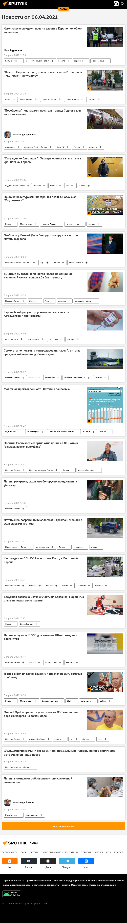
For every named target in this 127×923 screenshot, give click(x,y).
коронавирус (98, 61)
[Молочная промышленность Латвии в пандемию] (105, 405)
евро (100, 739)
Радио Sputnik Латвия (15, 185)
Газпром (81, 185)
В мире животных (50, 701)
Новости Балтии (49, 99)
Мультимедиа (26, 99)
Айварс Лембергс (37, 739)
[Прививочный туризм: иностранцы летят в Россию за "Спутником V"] (105, 205)
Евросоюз (53, 339)
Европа (61, 61)
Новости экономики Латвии (18, 262)
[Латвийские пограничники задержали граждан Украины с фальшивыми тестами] (105, 528)
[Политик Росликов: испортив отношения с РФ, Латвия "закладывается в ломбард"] (105, 451)
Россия (77, 147)
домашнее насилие (83, 301)
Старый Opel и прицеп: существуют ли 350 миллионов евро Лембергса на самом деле (41, 714)
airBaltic (98, 377)
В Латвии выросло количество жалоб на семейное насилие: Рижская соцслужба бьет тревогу (38, 275)
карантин (78, 61)
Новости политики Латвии (41, 470)
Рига (47, 301)
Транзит (86, 852)
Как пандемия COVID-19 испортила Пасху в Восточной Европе (41, 560)
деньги (57, 739)
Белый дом (86, 701)
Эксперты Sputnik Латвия (37, 61)
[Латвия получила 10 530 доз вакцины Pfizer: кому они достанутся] (105, 643)
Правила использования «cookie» (106, 880)
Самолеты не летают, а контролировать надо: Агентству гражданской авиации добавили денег (42, 352)
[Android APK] (11, 894)
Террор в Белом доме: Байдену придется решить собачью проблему (43, 675)
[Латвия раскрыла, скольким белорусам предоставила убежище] (105, 490)
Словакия (81, 585)
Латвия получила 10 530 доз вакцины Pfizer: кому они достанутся (40, 637)
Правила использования (38, 880)
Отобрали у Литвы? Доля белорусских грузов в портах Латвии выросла (41, 237)
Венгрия (49, 585)
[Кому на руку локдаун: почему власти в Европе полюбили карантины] (105, 37)
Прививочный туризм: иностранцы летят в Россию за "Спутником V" (40, 198)
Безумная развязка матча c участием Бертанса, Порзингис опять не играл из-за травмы (44, 598)
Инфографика (33, 431)
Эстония (91, 99)
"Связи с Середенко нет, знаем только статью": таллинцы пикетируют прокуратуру (43, 74)
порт (42, 262)
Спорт (8, 624)
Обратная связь (79, 884)
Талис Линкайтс (76, 262)
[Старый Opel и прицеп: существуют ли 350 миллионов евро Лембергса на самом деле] (105, 720)
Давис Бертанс (26, 624)
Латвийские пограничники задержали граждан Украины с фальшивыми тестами (43, 521)
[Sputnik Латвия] (16, 6)
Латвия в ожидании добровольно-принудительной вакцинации (38, 780)
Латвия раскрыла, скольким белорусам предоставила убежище (40, 483)
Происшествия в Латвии (16, 547)
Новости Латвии (12, 301)
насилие (62, 301)
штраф (94, 547)
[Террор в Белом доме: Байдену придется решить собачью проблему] (105, 682)
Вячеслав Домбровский (74, 377)
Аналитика (10, 147)
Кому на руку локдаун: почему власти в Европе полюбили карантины (43, 30)
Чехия (65, 585)
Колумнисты (11, 61)
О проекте (7, 880)
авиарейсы (50, 377)
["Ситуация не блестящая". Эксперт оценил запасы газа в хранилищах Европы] (105, 167)
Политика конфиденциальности (70, 880)
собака (103, 701)
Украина (78, 547)
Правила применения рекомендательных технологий (30, 884)
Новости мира (72, 99)
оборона (93, 147)
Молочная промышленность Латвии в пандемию (37, 389)
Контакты (19, 880)
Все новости (9, 852)
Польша (32, 585)
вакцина (91, 224)
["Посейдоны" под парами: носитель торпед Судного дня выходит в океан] (105, 119)
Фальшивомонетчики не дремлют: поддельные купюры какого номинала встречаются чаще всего (59, 753)
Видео (8, 99)
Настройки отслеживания (102, 884)
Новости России (49, 224)
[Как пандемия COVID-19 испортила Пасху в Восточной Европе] (105, 567)
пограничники (42, 547)
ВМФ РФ (60, 147)
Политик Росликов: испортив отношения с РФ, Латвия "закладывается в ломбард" (41, 444)
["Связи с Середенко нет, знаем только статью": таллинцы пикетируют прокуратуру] (105, 80)
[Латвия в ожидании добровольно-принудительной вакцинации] (105, 787)
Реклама (65, 884)
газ (67, 185)
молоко (86, 431)
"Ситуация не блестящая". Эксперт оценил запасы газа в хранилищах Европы (43, 160)
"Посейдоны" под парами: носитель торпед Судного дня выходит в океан (42, 112)
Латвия (56, 262)
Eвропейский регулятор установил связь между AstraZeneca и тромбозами (36, 314)
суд (71, 739)
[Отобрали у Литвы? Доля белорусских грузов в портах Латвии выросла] (105, 244)
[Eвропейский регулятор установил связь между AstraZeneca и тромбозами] (105, 320)
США (69, 701)
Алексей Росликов (86, 470)
